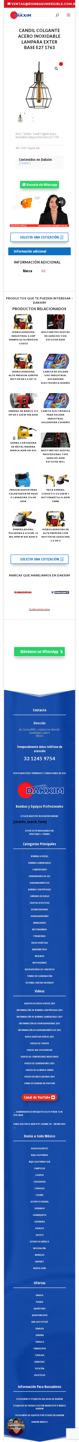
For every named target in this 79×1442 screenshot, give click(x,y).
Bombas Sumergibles (39, 862)
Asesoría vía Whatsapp (42, 184)
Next (68, 593)
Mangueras (39, 922)
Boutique (34, 834)
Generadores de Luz (39, 876)
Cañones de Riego (39, 896)
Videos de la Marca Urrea (39, 1070)
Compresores (39, 869)
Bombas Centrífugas (39, 889)
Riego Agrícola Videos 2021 (39, 1036)
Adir (38, 148)
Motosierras (40, 962)
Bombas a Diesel (39, 856)
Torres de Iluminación (39, 976)
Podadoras (39, 936)
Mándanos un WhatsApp (39, 651)
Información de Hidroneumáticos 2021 (39, 1030)
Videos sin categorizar (39, 1050)
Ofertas (39, 1282)
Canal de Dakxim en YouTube (39, 1083)
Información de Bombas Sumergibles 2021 (39, 1016)
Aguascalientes (39, 1148)
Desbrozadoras (39, 909)
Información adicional (30, 251)
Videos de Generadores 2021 (39, 1063)
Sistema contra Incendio (40, 982)
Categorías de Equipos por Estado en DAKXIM (39, 1415)
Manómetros (39, 949)
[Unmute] (37, 224)
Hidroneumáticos (39, 882)
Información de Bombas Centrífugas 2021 (40, 1010)
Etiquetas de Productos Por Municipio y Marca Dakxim (39, 1407)
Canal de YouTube (37, 1097)
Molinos (39, 956)
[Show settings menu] (44, 224)
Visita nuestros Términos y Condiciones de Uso (39, 773)
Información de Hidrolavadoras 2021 (39, 1023)
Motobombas (39, 929)
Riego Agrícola (39, 942)
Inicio (18, 133)
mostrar (25, 163)
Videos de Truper (39, 1043)
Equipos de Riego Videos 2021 (39, 1003)
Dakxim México (39, 1422)
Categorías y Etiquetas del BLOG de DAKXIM (39, 1399)
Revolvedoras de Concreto (39, 969)
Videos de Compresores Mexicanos (39, 1056)
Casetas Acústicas (39, 902)
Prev (11, 593)
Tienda (27, 133)
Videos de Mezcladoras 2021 (39, 1076)
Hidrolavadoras (40, 916)
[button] (56, 68)
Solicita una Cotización (39, 237)
